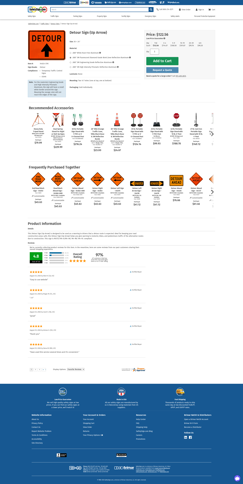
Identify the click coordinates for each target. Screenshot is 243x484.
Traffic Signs (44, 24)
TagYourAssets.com (141, 471)
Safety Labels (175, 16)
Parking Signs (77, 16)
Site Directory (37, 443)
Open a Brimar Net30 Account (196, 419)
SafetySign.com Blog (144, 431)
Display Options (59, 369)
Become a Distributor (192, 427)
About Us (35, 419)
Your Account (88, 419)
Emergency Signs (150, 16)
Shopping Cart (88, 423)
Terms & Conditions (39, 435)
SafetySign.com (33, 24)
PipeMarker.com (160, 470)
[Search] (151, 9)
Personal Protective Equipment (204, 16)
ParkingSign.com (150, 470)
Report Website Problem (41, 431)
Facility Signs (126, 16)
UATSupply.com (152, 471)
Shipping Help (141, 427)
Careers (139, 435)
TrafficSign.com (140, 470)
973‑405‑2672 (181, 76)
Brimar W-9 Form (191, 423)
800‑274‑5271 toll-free (94, 466)
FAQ (137, 423)
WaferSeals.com (164, 471)
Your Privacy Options (91, 435)
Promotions (140, 439)
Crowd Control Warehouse (162, 468)
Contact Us (36, 427)
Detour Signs (55, 24)
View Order (87, 427)
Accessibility (37, 439)
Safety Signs (32, 16)
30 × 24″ (77, 42)
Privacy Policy (37, 423)
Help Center (141, 419)
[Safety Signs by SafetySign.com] (37, 12)
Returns (86, 431)
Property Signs (102, 16)
